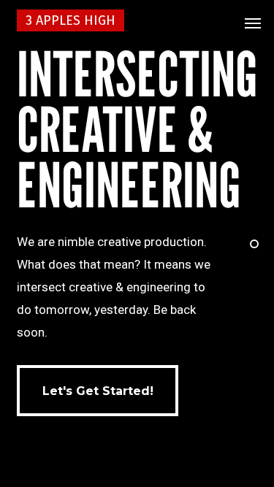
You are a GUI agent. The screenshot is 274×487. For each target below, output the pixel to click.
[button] (253, 23)
